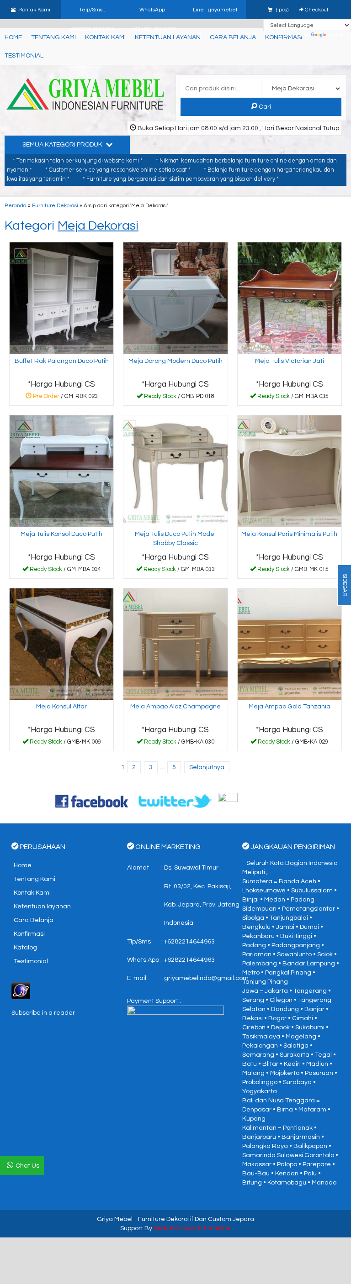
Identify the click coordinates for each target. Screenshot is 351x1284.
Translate (339, 34)
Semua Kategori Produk (63, 145)
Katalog (25, 947)
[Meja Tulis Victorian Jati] (289, 298)
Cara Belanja (233, 37)
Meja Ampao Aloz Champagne (175, 706)
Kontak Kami (32, 893)
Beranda (16, 205)
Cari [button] (264, 107)
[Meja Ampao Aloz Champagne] (175, 643)
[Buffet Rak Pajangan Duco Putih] (61, 298)
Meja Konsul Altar (61, 706)
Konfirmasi (29, 934)
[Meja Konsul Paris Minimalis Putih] (289, 471)
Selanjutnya (206, 767)
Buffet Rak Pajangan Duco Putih (62, 361)
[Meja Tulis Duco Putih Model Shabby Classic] (175, 471)
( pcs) (282, 9)
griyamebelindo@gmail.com (206, 978)
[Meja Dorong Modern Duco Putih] (175, 298)
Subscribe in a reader (43, 1013)
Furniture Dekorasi (55, 205)
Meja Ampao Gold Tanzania (289, 706)
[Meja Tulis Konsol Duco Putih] (61, 471)
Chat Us (27, 1166)
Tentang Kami (53, 37)
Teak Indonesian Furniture (192, 1228)
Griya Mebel (115, 1219)
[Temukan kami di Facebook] (92, 801)
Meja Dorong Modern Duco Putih (175, 361)
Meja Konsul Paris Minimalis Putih (289, 534)
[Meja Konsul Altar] (61, 643)
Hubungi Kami (179, 398)
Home (13, 37)
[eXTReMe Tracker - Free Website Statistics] (20, 990)
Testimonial (24, 55)
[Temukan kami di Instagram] (259, 801)
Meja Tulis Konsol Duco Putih (61, 534)
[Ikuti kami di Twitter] (175, 801)
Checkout (316, 9)
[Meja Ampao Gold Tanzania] (289, 643)
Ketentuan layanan (42, 906)
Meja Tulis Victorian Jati (289, 361)
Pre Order (65, 398)
